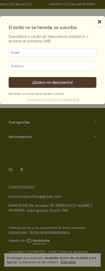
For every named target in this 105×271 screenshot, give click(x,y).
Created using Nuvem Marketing (52, 99)
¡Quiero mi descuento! (52, 82)
